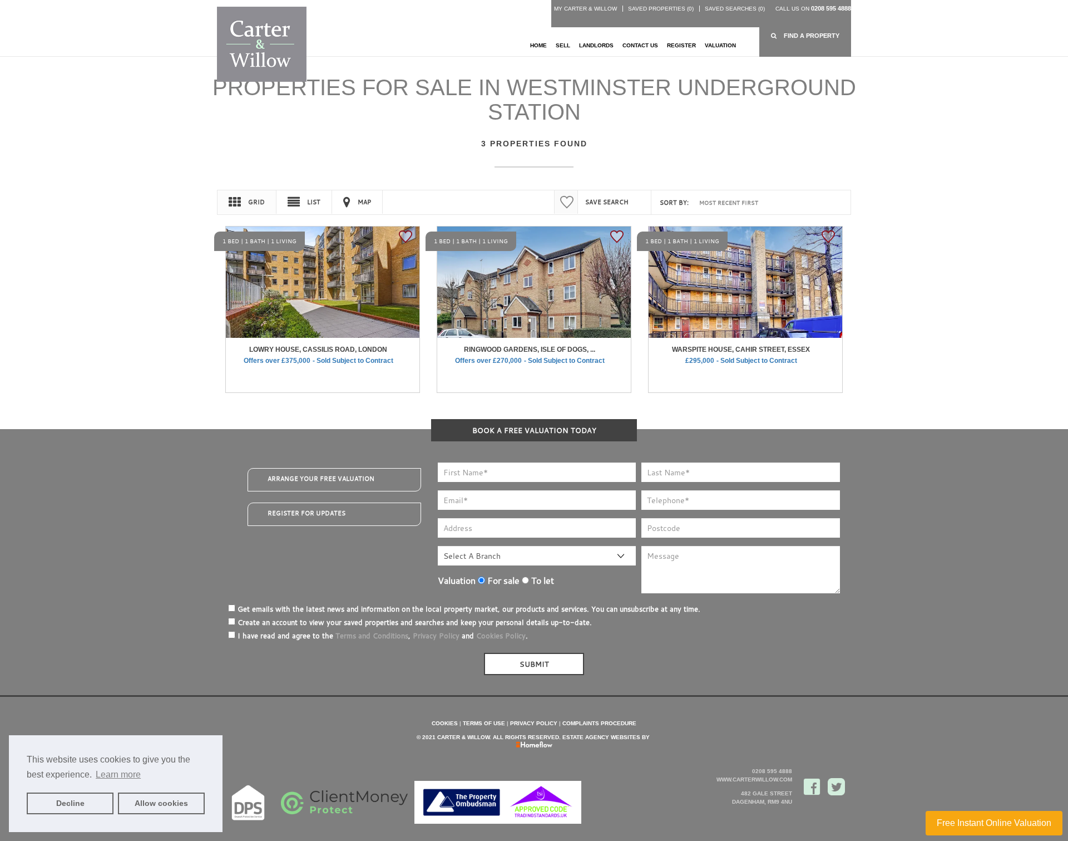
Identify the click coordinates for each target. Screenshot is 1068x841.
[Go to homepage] (261, 43)
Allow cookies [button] (161, 803)
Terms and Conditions (371, 636)
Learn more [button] (118, 774)
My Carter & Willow (585, 9)
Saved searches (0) (735, 9)
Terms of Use (484, 723)
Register (681, 45)
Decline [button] (70, 803)
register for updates (306, 513)
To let (541, 580)
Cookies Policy (501, 636)
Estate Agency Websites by (606, 737)
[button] (805, 36)
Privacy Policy (436, 636)
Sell (563, 45)
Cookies (445, 723)
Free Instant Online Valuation (994, 823)
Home (538, 45)
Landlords (596, 45)
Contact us (640, 45)
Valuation (720, 45)
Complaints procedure (599, 723)
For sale (502, 580)
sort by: (674, 202)
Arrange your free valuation (321, 479)
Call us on (813, 9)
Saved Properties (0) (661, 9)
